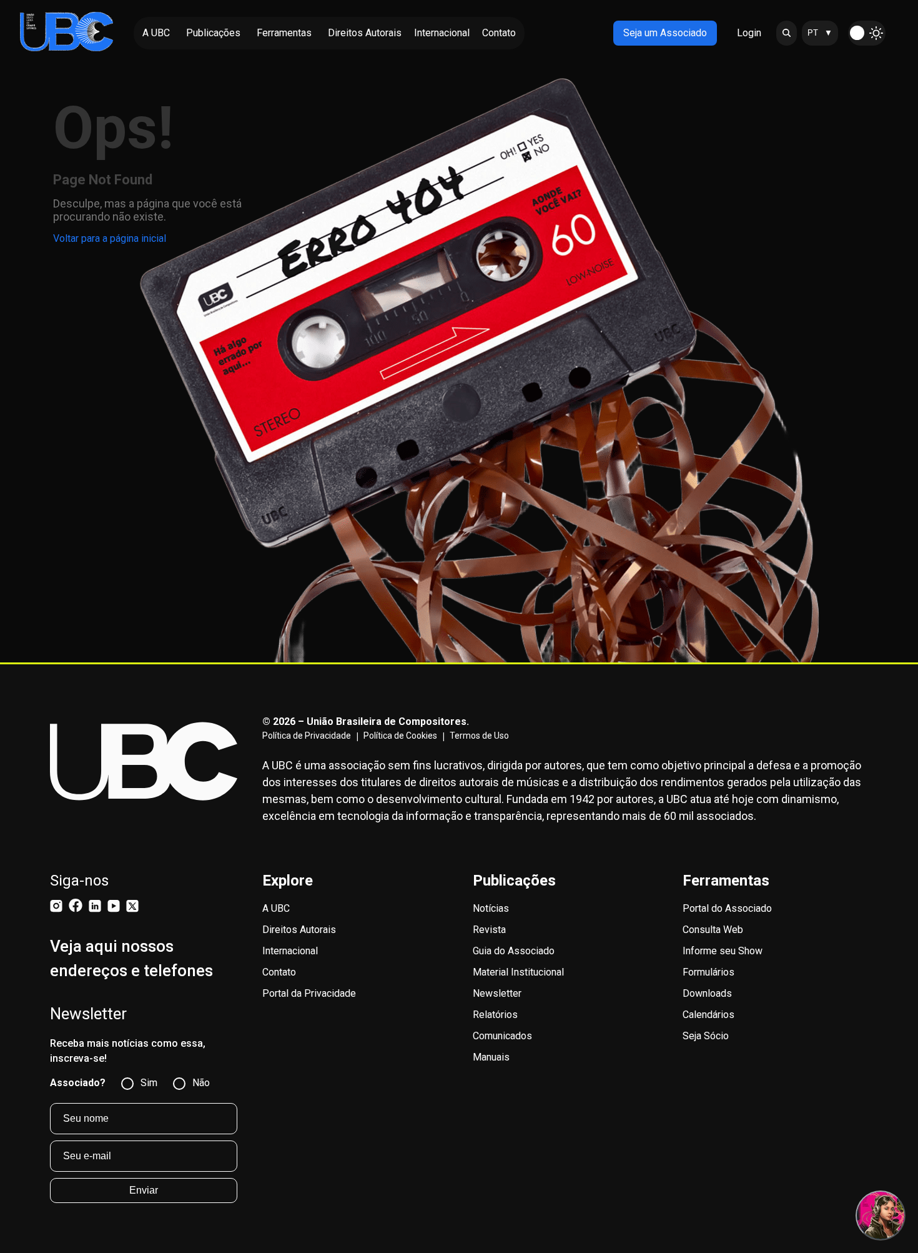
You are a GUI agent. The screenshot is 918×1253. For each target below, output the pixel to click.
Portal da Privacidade (309, 993)
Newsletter (497, 993)
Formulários (708, 972)
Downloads (707, 993)
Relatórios (495, 1015)
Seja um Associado (665, 33)
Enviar (143, 1190)
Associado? (78, 1083)
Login (749, 33)
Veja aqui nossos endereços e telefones (131, 958)
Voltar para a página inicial (109, 238)
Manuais (491, 1057)
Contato (279, 972)
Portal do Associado (727, 908)
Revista (489, 930)
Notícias (491, 908)
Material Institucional (518, 972)
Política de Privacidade (306, 736)
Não (201, 1083)
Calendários (708, 1015)
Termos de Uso (479, 736)
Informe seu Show (723, 951)
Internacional (290, 951)
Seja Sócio (706, 1036)
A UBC (276, 908)
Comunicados (502, 1036)
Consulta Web (713, 930)
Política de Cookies (400, 736)
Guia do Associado (514, 951)
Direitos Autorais (299, 930)
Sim (149, 1083)
